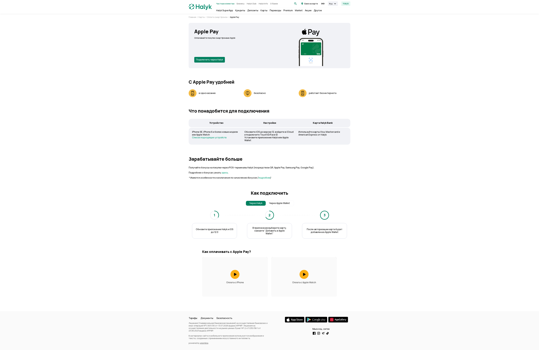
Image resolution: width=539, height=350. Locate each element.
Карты (264, 10)
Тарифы (193, 318)
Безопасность (224, 318)
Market (299, 10)
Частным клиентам (225, 3)
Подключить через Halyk (209, 59)
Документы (207, 318)
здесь (224, 172)
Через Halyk (255, 203)
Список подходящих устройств (209, 137)
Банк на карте (311, 3)
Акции (308, 10)
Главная (193, 17)
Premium (288, 10)
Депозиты (252, 10)
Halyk (346, 3)
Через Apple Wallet (279, 203)
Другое (318, 10)
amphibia (204, 343)
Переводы (275, 10)
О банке (274, 3)
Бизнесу (241, 3)
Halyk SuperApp (224, 10)
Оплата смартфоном (217, 17)
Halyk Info (263, 3)
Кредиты (240, 10)
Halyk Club (251, 3)
